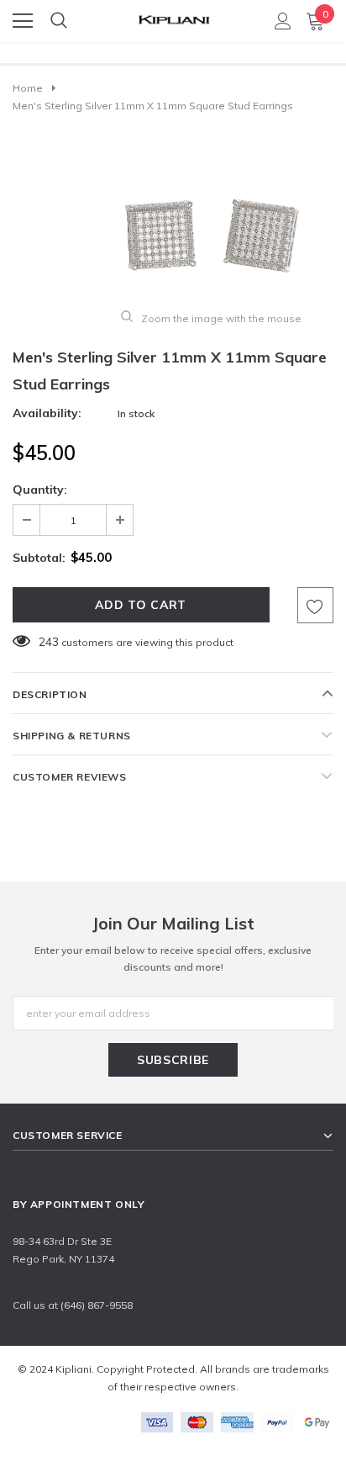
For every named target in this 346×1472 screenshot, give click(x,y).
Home (28, 88)
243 (49, 641)
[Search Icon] (58, 21)
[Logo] (174, 15)
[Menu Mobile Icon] (23, 21)
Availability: (47, 413)
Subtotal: (39, 557)
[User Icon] (283, 21)
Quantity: (40, 489)
